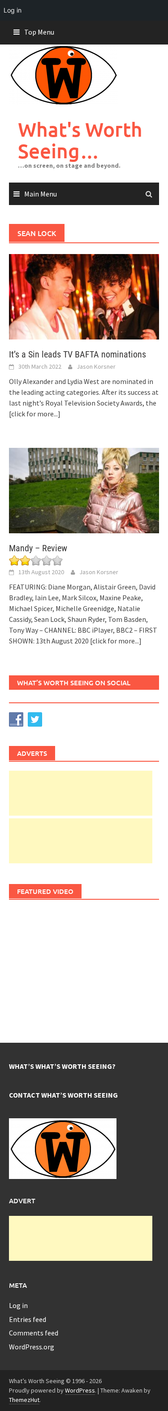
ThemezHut (24, 1400)
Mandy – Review (38, 548)
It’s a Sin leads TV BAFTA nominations (77, 354)
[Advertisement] (80, 793)
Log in (18, 1305)
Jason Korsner (96, 366)
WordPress (80, 1390)
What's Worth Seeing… (80, 140)
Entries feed (27, 1319)
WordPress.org (31, 1346)
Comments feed (33, 1332)
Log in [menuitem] (13, 10)
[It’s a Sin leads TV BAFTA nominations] (84, 295)
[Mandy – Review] (84, 489)
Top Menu (39, 31)
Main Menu (40, 193)
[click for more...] (34, 413)
